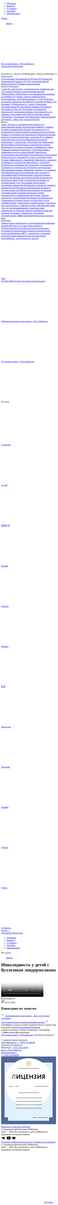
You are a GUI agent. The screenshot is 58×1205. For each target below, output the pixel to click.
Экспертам (6, 66)
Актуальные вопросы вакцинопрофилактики (23, 91)
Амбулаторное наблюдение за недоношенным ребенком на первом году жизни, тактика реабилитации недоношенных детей (28, 96)
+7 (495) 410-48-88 (26, 1042)
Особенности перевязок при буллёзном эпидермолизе (27, 165)
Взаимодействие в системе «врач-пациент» (22, 226)
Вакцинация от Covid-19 (34, 99)
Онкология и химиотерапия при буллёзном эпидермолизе (24, 153)
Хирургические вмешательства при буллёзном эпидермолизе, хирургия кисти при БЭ (23, 237)
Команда (11, 6)
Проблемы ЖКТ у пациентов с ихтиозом (30, 233)
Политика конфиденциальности (16, 1142)
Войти (9, 23)
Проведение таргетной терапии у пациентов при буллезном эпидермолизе (28, 186)
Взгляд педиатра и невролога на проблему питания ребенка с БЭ (28, 100)
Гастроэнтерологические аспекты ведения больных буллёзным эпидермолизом (28, 133)
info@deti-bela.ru (9, 1042)
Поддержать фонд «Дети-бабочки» (18, 1035)
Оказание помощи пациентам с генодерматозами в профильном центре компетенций (25, 151)
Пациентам (17, 66)
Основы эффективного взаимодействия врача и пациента (28, 160)
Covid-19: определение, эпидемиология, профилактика (27, 89)
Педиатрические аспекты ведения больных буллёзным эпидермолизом (25, 176)
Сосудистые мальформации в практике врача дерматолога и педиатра (22, 209)
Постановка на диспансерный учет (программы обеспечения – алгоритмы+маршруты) (25, 182)
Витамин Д (7, 104)
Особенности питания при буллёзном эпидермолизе (26, 167)
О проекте (12, 8)
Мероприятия (13, 13)
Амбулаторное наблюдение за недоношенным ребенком (28, 223)
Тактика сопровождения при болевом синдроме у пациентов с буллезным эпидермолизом (27, 213)
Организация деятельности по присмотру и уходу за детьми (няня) (29, 156)
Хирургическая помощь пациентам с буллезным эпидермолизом (25, 115)
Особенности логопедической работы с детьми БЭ (25, 162)
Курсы (4, 18)
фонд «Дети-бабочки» (11, 1050)
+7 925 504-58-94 (20, 1047)
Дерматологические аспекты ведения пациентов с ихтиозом (28, 135)
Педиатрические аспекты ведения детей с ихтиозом (26, 178)
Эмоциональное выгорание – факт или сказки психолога (28, 118)
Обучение (11, 3)
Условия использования (44, 1142)
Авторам (11, 11)
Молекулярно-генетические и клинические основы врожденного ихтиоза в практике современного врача (27, 146)
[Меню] (9, 931)
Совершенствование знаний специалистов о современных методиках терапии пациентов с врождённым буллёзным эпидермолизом (27, 195)
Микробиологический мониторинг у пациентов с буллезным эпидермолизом (27, 140)
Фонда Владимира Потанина (26, 1027)
